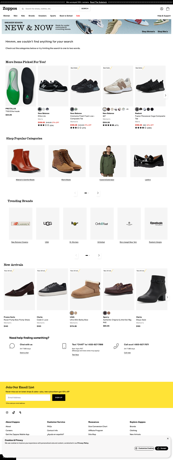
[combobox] (49, 8)
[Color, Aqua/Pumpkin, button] (76, 109)
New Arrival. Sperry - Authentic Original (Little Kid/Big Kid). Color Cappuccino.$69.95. (118, 297)
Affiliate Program (95, 430)
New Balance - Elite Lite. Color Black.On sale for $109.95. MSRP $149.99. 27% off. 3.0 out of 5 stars (53, 96)
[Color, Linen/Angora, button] (112, 109)
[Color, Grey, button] (47, 109)
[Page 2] (89, 255)
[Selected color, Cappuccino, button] (105, 313)
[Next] (165, 95)
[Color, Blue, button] (43, 109)
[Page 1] (87, 255)
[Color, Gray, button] (144, 109)
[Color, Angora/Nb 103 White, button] (123, 109)
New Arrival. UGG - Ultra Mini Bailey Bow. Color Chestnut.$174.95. (85, 298)
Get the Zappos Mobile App (17, 434)
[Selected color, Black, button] (40, 109)
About (8, 426)
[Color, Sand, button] (75, 313)
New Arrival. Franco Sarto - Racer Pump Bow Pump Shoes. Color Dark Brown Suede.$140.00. (19, 298)
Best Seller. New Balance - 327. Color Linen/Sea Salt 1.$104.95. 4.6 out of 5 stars (118, 96)
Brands (133, 426)
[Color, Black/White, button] (152, 109)
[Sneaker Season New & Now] (86, 26)
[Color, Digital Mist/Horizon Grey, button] (116, 109)
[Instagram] (7, 412)
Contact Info (52, 430)
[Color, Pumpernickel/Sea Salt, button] (108, 109)
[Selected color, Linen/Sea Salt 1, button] (105, 109)
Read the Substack (98, 2)
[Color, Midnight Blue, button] (109, 313)
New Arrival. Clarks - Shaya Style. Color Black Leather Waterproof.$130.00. (151, 298)
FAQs (49, 426)
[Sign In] (162, 8)
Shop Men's (163, 31)
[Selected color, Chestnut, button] (72, 313)
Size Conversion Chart (97, 426)
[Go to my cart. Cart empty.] (167, 8)
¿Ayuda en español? (55, 434)
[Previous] (75, 193)
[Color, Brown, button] (141, 109)
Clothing (133, 430)
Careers (9, 430)
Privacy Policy (82, 443)
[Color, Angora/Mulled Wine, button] (120, 109)
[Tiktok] (13, 412)
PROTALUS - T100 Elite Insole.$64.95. (21, 91)
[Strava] (20, 412)
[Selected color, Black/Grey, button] (72, 109)
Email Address (14, 397)
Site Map (92, 434)
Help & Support (164, 16)
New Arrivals (135, 434)
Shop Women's (148, 31)
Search (84, 9)
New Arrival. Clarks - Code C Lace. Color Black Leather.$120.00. (52, 298)
